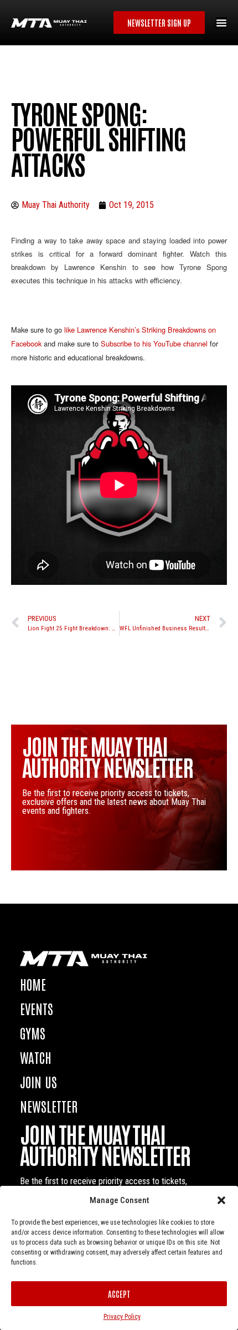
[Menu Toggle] (221, 22)
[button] (221, 1200)
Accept (119, 1293)
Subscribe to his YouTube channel (155, 343)
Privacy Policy (122, 1317)
